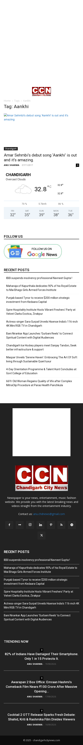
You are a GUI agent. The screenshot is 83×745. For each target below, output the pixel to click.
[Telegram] (72, 525)
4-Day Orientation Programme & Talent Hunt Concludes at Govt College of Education (41, 371)
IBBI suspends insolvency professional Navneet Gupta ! (39, 278)
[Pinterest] (51, 525)
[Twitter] (41, 535)
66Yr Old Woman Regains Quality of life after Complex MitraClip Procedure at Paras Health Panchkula (39, 383)
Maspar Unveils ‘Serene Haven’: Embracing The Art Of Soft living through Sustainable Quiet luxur (41, 359)
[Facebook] (9, 525)
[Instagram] (30, 525)
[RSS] (61, 525)
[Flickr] (20, 525)
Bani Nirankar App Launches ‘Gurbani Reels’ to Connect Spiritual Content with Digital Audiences (39, 335)
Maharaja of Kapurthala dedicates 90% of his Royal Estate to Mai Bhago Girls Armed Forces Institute (41, 287)
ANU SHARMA (11, 165)
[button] (6, 91)
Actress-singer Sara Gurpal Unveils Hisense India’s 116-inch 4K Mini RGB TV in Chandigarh (42, 323)
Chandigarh (11, 148)
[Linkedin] (40, 525)
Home (7, 100)
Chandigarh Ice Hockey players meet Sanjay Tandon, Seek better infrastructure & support (41, 347)
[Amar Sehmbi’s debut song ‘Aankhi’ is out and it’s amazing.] (41, 131)
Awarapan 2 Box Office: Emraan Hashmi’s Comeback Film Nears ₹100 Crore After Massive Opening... (41, 686)
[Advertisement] (41, 43)
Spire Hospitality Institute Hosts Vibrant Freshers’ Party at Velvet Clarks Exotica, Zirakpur (40, 311)
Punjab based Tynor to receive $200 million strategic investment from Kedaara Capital (38, 299)
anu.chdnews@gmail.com (49, 514)
